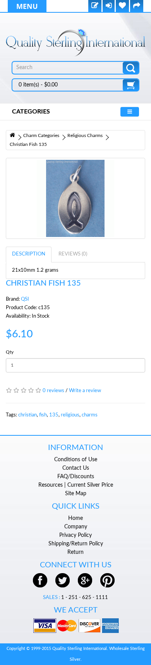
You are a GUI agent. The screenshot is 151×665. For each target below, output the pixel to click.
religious (70, 415)
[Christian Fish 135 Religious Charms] (75, 198)
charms (90, 415)
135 (53, 415)
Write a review (85, 390)
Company (75, 527)
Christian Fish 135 (28, 144)
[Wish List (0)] (122, 6)
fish (43, 415)
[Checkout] (136, 6)
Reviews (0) (72, 254)
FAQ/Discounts (75, 476)
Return (75, 552)
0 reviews (53, 390)
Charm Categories (41, 135)
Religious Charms (85, 135)
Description (28, 254)
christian (27, 415)
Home (75, 518)
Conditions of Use (75, 459)
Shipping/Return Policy (75, 544)
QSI (25, 299)
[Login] (109, 6)
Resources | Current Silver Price (75, 485)
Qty (10, 352)
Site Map (75, 493)
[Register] (95, 6)
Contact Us (75, 468)
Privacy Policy (75, 535)
